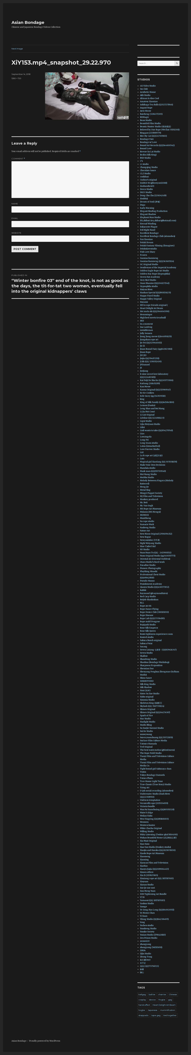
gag (170, 999)
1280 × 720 (16, 78)
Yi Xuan (143, 916)
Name (14, 203)
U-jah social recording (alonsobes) (156, 790)
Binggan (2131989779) (150, 133)
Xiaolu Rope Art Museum (152, 853)
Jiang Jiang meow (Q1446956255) (156, 336)
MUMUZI (144, 515)
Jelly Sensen (146, 333)
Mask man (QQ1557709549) (153, 471)
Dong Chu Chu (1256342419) (153, 195)
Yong (142, 922)
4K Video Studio (148, 86)
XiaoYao (144, 866)
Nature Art (145, 530)
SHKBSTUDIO (147, 681)
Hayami (144, 302)
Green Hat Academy (150, 277)
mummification (167, 1010)
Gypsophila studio (149, 286)
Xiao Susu (144, 844)
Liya (142, 433)
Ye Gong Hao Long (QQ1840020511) (157, 910)
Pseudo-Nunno (147, 581)
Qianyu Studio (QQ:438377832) (154, 587)
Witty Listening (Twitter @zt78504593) (159, 834)
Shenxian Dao (147, 668)
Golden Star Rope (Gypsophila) (155, 274)
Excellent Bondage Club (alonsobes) (157, 236)
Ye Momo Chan (147, 913)
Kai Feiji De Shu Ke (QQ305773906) (156, 380)
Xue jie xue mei (147, 888)
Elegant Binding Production (153, 211)
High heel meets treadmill (153, 317)
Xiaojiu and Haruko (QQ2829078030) (157, 850)
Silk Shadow (146, 687)
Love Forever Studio (150, 449)
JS (141, 368)
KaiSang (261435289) (150, 383)
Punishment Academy (151, 584)
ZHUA (142, 950)
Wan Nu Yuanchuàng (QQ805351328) (157, 809)
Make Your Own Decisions (152, 465)
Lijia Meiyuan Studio (150, 424)
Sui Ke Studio (146, 731)
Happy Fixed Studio (150, 295)
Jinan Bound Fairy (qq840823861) (156, 349)
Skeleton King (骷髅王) (151, 703)
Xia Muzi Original (148, 841)
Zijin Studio (145, 953)
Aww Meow (145, 111)
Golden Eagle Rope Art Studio (154, 270)
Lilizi (142, 427)
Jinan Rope (145, 352)
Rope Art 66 (145, 606)
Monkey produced (149, 499)
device (152, 999)
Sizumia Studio (147, 700)
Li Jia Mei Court (147, 411)
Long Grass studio (149, 443)
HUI (142, 321)
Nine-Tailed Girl (148, 546)
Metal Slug (145, 490)
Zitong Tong (146, 956)
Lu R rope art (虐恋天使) (151, 455)
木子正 (143, 963)
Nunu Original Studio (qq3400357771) (157, 556)
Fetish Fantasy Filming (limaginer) (157, 245)
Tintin (143, 772)
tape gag (155, 1015)
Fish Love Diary (147, 252)
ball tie (152, 994)
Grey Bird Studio (148, 280)
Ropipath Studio (148, 624)
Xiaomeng (145, 856)
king (142, 399)
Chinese (173, 994)
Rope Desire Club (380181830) (154, 612)
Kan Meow (145, 386)
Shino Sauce (146, 678)
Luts (142, 458)
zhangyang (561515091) (151, 947)
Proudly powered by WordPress (44, 1041)
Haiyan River (146, 289)
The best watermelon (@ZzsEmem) (157, 750)
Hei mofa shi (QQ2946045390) (154, 311)
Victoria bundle (147, 806)
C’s (141, 161)
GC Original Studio (149, 264)
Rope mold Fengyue (150, 621)
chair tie (162, 994)
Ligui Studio (146, 421)
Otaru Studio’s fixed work (152, 562)
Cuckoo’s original (148, 180)
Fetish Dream (146, 242)
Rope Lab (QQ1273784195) (152, 618)
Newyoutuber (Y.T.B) (150, 540)
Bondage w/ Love (148, 142)
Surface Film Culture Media (153, 740)
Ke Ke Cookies (147, 393)
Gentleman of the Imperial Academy (158, 267)
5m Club (144, 89)
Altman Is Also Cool (149, 98)
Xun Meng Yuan (147, 891)
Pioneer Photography (150, 568)
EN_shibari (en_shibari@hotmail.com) (158, 220)
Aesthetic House (148, 92)
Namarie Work (147, 524)
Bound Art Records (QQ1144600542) (157, 145)
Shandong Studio (148, 659)
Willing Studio (147, 831)
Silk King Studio (147, 684)
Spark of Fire (146, 715)
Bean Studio (146, 120)
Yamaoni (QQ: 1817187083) (152, 900)
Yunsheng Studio (148, 928)
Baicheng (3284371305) (151, 114)
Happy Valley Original (151, 299)
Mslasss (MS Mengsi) (150, 512)
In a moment (146, 324)
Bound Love (146, 148)
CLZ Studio (145, 173)
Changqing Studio (149, 167)
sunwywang (146, 734)
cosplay (142, 999)
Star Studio (145, 718)
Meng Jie (144, 487)
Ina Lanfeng (146, 327)
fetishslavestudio (148, 248)
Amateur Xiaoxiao (149, 101)
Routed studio (147, 637)
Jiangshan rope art (149, 339)
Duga (142, 205)
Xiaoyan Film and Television (154, 863)
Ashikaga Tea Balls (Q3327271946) (156, 104)
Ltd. (142, 452)
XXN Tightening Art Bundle (153, 894)
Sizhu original (146, 696)
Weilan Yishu (146, 816)
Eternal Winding (148, 223)
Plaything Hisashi (148, 571)
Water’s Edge (146, 812)
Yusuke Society (147, 931)
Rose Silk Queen (148, 631)
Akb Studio (145, 95)
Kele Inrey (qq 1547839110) (152, 396)
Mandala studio (147, 468)
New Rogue (145, 537)
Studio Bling (146, 725)
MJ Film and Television (151, 496)
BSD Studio (145, 158)
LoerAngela (145, 436)
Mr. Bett (144, 502)
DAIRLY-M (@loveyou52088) (153, 183)
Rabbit (143, 590)
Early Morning (147, 208)
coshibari (144, 176)
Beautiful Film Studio (150, 123)
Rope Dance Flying (149, 609)
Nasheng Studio (147, 527)
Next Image (17, 48)
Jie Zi (142, 346)
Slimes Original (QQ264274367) (155, 712)
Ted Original (146, 747)
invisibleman (146, 330)
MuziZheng (145, 518)
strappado (143, 1015)
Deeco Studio (146, 189)
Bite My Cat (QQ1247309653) (153, 136)
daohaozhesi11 (147, 186)
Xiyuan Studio (147, 884)
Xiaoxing (144, 859)
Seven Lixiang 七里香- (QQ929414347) (158, 649)
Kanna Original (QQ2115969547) (155, 389)
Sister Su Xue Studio (149, 693)
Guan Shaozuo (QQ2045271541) (154, 283)
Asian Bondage (27, 22)
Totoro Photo (146, 778)
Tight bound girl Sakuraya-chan (155, 769)
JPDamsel (145, 364)
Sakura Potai (146, 643)
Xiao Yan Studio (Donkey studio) (155, 847)
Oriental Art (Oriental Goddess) (155, 559)
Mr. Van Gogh (146, 505)
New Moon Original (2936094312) (156, 534)
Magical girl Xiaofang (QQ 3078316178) (158, 462)
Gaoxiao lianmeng (149, 258)
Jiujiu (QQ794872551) (149, 358)
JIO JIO (143, 355)
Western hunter (147, 825)
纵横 (142, 969)
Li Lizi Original (147, 415)
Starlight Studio (147, 722)
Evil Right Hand (147, 230)
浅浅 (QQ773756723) (149, 966)
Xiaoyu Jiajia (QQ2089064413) (154, 869)
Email (14, 218)
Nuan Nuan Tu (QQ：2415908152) (155, 552)
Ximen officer (147, 872)
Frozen (143, 255)
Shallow (144, 656)
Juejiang (144, 371)
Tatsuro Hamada (148, 743)
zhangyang (145, 944)
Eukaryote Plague (148, 227)
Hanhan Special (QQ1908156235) (155, 292)
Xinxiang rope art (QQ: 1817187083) (157, 878)
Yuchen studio (147, 925)
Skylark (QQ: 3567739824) (152, 706)
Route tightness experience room (156, 634)
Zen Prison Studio (148, 938)
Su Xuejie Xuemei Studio (152, 728)
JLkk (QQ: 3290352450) (150, 361)
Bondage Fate (147, 139)
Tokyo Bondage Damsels (152, 775)
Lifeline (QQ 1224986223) (152, 418)
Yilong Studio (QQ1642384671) (154, 919)
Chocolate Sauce (148, 170)
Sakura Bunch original (151, 640)
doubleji (144, 198)
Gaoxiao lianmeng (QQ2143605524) (157, 261)
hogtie (141, 1010)
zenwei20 (145, 941)
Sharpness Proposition (151, 665)
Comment (18, 158)
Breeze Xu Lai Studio (150, 151)
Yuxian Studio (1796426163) (153, 935)
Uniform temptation (150, 800)
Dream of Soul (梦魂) (150, 201)
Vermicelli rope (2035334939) (154, 803)
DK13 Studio (146, 192)
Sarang (143, 646)
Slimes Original (147, 709)
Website (16, 233)
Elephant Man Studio (150, 217)
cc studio (144, 164)
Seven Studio (146, 653)
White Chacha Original (151, 828)
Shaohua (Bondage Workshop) (154, 662)
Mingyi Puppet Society (151, 493)
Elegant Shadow (148, 214)
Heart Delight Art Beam (151, 308)
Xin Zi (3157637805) (149, 875)
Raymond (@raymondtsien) (154, 593)
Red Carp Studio (148, 596)
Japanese (152, 1010)
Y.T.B (142, 897)
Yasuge (143, 906)
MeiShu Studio (147, 477)
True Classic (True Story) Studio (155, 784)
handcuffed (144, 1005)
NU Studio (145, 549)
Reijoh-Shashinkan (149, 599)
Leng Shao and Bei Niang (152, 408)
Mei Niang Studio (148, 474)
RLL (142, 602)
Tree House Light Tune (151, 781)
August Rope (146, 108)
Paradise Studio (147, 565)
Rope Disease (146, 615)
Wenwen (144, 822)
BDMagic (144, 117)
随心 (142, 972)
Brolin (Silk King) (148, 155)
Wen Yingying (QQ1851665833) (154, 819)
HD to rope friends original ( (154, 305)
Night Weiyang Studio (150, 543)
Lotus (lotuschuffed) (150, 446)
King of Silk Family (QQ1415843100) (157, 402)
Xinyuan (144, 881)
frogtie (162, 999)
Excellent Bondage (149, 233)
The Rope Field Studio (151, 753)
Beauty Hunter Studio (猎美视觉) (155, 126)
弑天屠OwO (145, 960)
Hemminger (146, 314)
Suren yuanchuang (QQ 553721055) (156, 737)
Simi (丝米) (145, 690)
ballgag (142, 994)
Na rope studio (147, 521)
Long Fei (144, 440)
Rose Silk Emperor (149, 628)
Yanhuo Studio (147, 903)
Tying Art (144, 787)
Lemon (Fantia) (147, 405)
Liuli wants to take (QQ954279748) (156, 430)
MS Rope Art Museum (150, 509)
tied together (170, 1015)
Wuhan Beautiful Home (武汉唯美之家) (158, 837)
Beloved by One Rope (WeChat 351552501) (160, 129)
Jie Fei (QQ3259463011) (151, 342)
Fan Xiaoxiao (146, 239)
